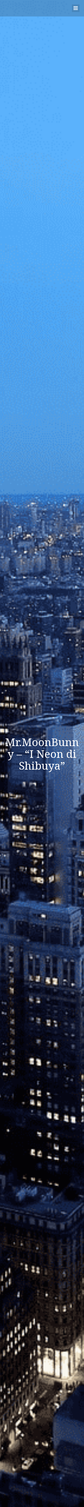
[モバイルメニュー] (76, 8)
